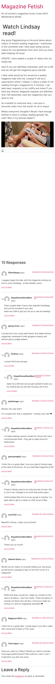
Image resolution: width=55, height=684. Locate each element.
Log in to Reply (6, 287)
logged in (19, 676)
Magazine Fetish (22, 6)
